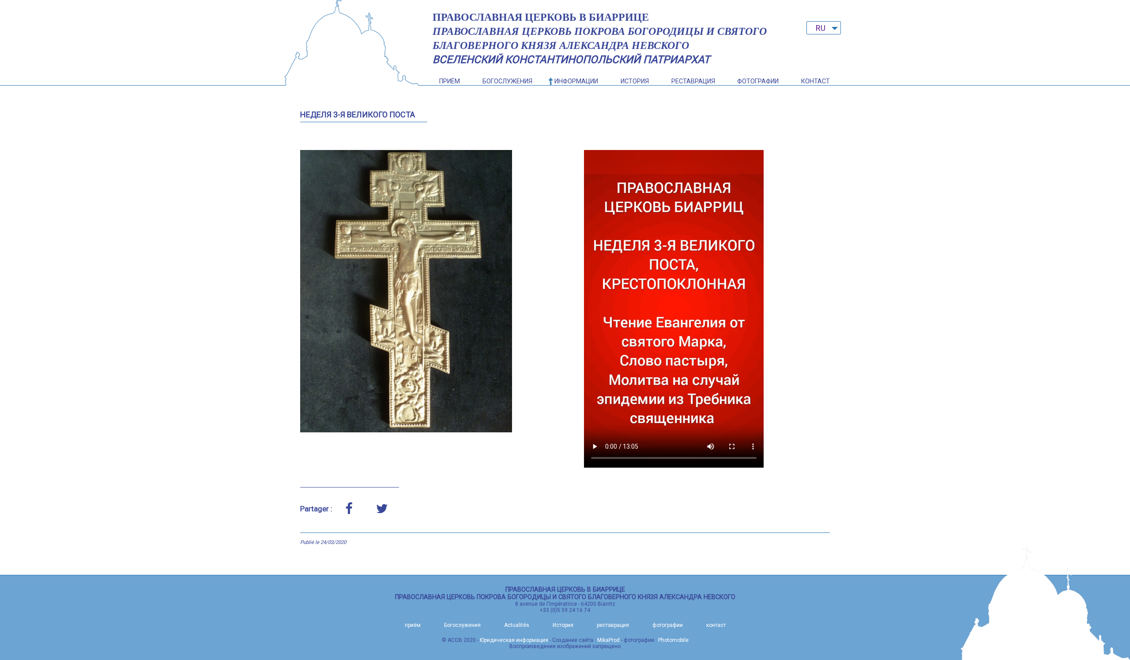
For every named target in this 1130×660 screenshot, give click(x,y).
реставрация (693, 81)
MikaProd (608, 640)
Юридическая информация (514, 640)
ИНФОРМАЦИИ (576, 81)
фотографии (758, 81)
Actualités (516, 625)
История (635, 81)
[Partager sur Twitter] (382, 508)
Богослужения (507, 81)
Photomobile (673, 640)
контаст (815, 81)
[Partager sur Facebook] (348, 508)
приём (449, 81)
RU (820, 28)
